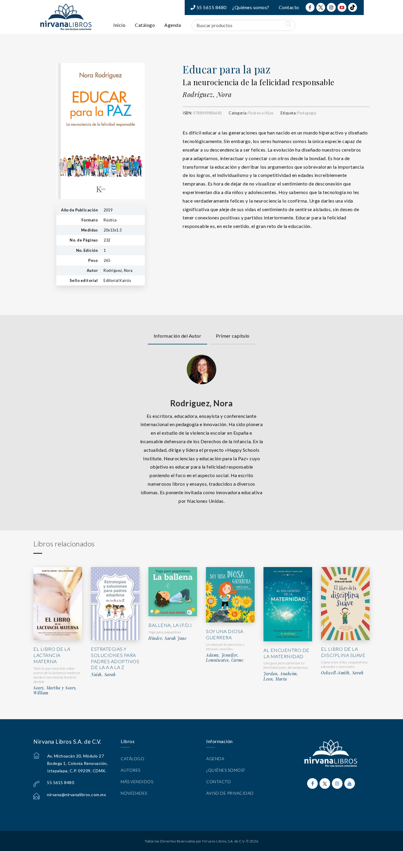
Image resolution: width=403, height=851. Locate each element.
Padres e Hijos (261, 113)
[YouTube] (342, 7)
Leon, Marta (275, 679)
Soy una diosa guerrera (224, 634)
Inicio (119, 25)
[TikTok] (352, 7)
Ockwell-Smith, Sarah (342, 673)
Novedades (134, 793)
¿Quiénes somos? (250, 7)
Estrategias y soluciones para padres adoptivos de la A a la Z (115, 658)
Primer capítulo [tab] (233, 336)
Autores (130, 770)
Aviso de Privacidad (230, 793)
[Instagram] (331, 7)
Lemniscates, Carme (224, 660)
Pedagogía (307, 113)
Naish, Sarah (103, 674)
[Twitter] (320, 7)
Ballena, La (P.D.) (169, 625)
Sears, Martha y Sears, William (55, 690)
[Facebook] (310, 7)
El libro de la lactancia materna (51, 655)
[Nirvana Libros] (65, 16)
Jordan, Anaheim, (280, 673)
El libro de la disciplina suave (343, 652)
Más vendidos (137, 781)
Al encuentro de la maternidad (286, 653)
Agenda (172, 25)
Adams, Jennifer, (222, 655)
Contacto (289, 7)
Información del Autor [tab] (178, 336)
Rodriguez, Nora (207, 94)
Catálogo (145, 25)
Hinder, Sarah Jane (167, 638)
